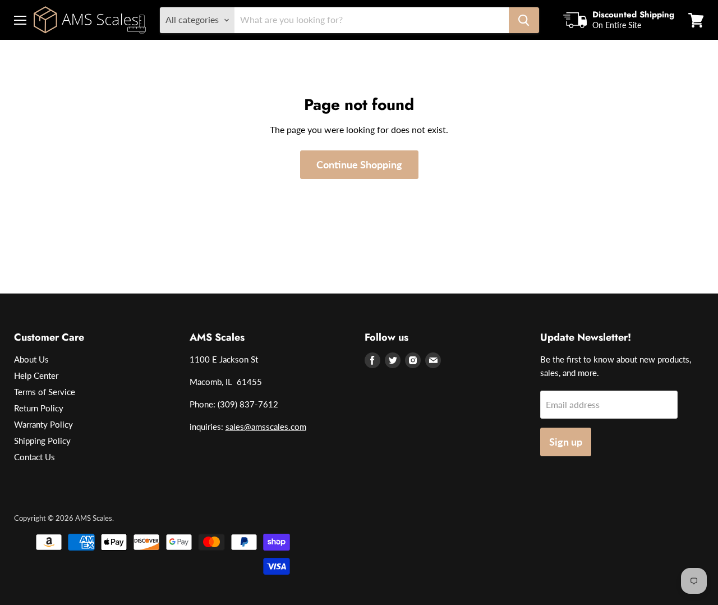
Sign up (565, 442)
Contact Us (34, 457)
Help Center (36, 375)
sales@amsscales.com (265, 426)
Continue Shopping (359, 164)
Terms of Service (44, 392)
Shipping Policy (42, 441)
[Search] (524, 20)
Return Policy (38, 408)
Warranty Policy (43, 424)
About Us (31, 359)
